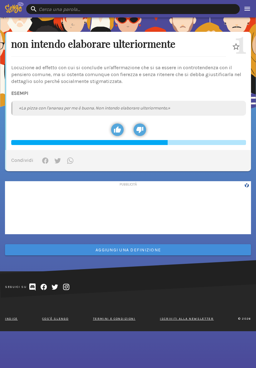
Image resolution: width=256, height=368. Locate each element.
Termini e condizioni (114, 319)
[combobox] (133, 9)
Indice (11, 319)
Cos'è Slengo (55, 319)
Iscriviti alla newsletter (187, 319)
